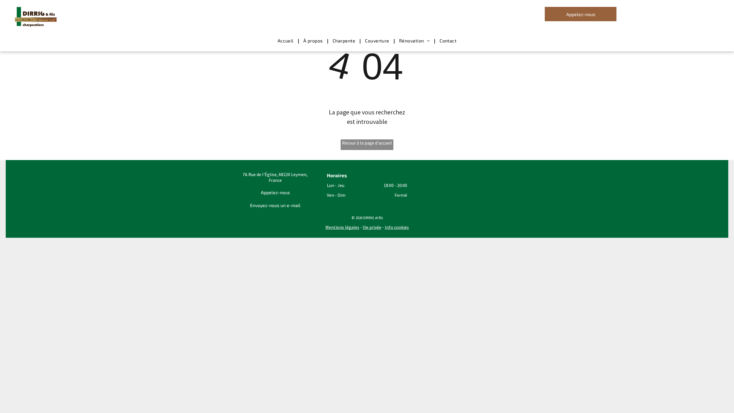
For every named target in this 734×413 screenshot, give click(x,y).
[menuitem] (286, 40)
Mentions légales (342, 227)
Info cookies (397, 227)
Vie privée (372, 227)
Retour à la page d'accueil (367, 143)
